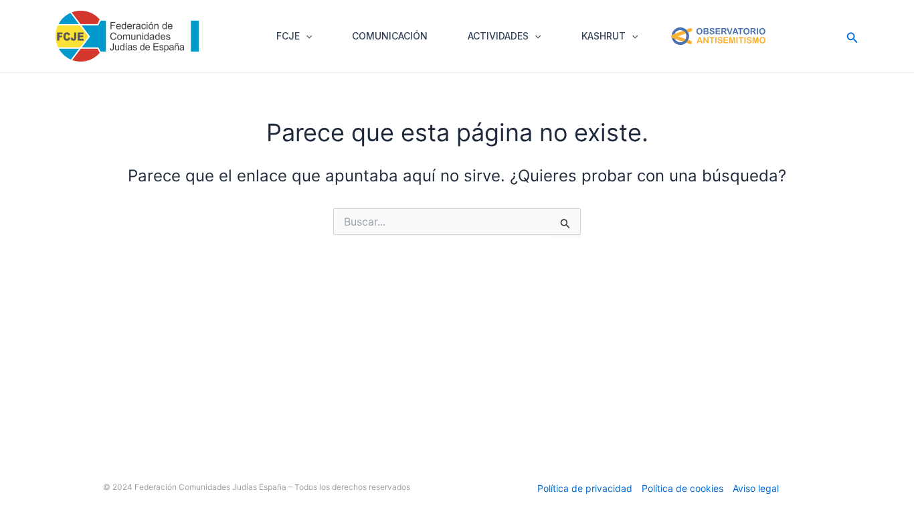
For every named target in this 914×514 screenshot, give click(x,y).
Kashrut (603, 35)
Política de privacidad (584, 488)
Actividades (498, 35)
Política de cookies (682, 488)
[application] (306, 36)
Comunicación (390, 35)
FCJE (288, 35)
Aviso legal (756, 488)
